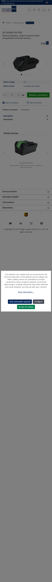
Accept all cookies (26, 307)
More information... (26, 292)
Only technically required (19, 301)
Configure (38, 301)
